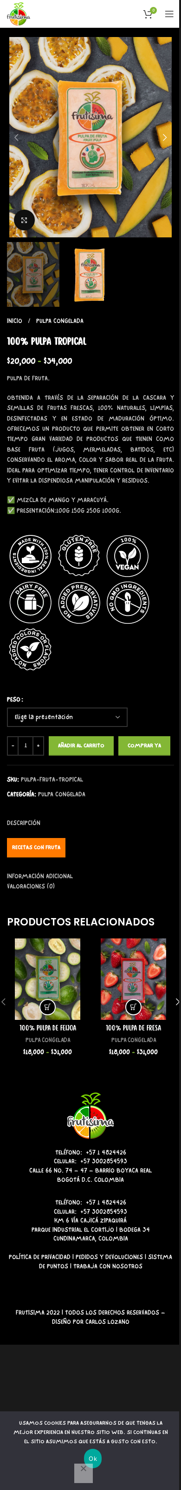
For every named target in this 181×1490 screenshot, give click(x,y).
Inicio (15, 321)
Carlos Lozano (107, 1322)
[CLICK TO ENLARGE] (24, 220)
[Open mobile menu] (169, 14)
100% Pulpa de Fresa (133, 1028)
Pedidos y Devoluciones (109, 1257)
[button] (16, 137)
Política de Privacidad (40, 1257)
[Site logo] (18, 13)
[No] (83, 1473)
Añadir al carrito (81, 745)
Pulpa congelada (60, 321)
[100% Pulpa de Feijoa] (47, 978)
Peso (13, 699)
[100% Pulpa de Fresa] (133, 978)
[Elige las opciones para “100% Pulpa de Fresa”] (133, 1007)
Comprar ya (144, 745)
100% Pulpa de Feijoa (47, 1028)
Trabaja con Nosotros (107, 1266)
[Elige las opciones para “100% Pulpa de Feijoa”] (47, 1007)
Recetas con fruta (36, 847)
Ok (93, 1458)
